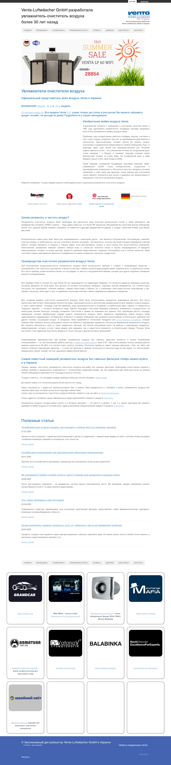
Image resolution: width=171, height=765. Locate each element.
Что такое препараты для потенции (42, 500)
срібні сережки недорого (105, 668)
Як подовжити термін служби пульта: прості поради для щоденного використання (70, 475)
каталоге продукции (110, 393)
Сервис (96, 30)
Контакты (138, 30)
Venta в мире (101, 377)
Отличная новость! (32, 112)
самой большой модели (86, 342)
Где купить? (123, 30)
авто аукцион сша (25, 613)
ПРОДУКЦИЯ (41, 30)
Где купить (119, 405)
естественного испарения (129, 319)
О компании (58, 30)
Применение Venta (78, 30)
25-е (58, 106)
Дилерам (110, 30)
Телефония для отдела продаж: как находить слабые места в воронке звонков (68, 427)
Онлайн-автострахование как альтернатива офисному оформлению (62, 452)
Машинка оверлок (19, 722)
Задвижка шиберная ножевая (25, 668)
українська (144, 1)
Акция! (41, 106)
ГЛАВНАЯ (27, 30)
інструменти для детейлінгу (146, 668)
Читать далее (27, 444)
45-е (49, 106)
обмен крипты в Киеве (145, 613)
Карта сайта (143, 754)
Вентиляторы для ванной (102, 613)
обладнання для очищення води (65, 616)
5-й (69, 112)
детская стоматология (65, 668)
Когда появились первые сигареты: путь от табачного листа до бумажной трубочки (71, 525)
